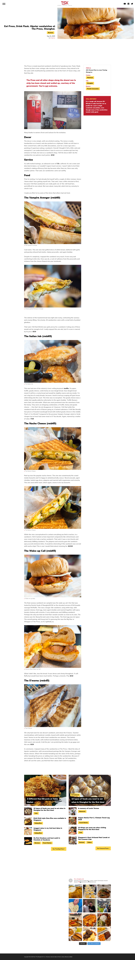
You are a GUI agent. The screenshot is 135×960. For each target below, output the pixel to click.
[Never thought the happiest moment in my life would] (75, 905)
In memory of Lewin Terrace (88, 808)
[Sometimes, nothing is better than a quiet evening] (75, 920)
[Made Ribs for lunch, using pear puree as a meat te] (104, 934)
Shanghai (90, 83)
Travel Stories (47, 843)
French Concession (93, 88)
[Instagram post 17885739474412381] (104, 905)
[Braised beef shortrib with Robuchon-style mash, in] (89, 934)
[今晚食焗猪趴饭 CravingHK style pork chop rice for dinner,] (89, 920)
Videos (89, 842)
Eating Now (38, 823)
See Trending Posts (58, 849)
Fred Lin (53, 38)
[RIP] (89, 905)
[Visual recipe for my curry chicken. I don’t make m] (75, 891)
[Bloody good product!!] (75, 934)
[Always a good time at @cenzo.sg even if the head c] (104, 891)
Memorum (82, 811)
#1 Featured (75, 794)
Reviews (50, 32)
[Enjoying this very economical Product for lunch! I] (104, 920)
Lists (36, 813)
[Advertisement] (67, 52)
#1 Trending (30, 794)
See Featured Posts (103, 848)
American (90, 77)
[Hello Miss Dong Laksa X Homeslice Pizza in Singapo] (89, 891)
